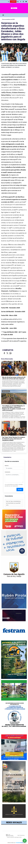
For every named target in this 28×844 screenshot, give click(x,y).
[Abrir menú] (3, 15)
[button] (8, 1)
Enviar (20, 489)
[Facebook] (20, 1)
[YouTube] (26, 1)
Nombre (6, 465)
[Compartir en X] (7, 353)
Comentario (7, 472)
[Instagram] (23, 1)
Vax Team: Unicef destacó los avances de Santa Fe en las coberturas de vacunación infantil (13, 439)
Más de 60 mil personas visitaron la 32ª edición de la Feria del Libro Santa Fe (14, 378)
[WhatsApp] (18, 1)
